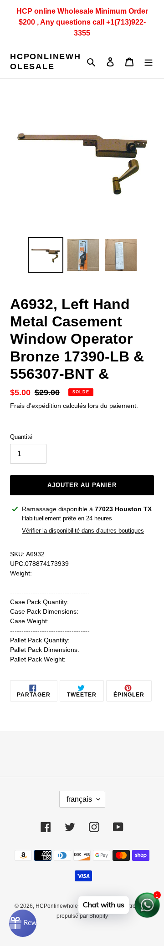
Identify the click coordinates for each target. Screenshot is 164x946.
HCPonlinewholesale (45, 61)
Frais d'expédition (35, 405)
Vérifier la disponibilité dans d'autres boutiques (83, 530)
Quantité (21, 436)
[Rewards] (22, 923)
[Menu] (148, 61)
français (79, 799)
